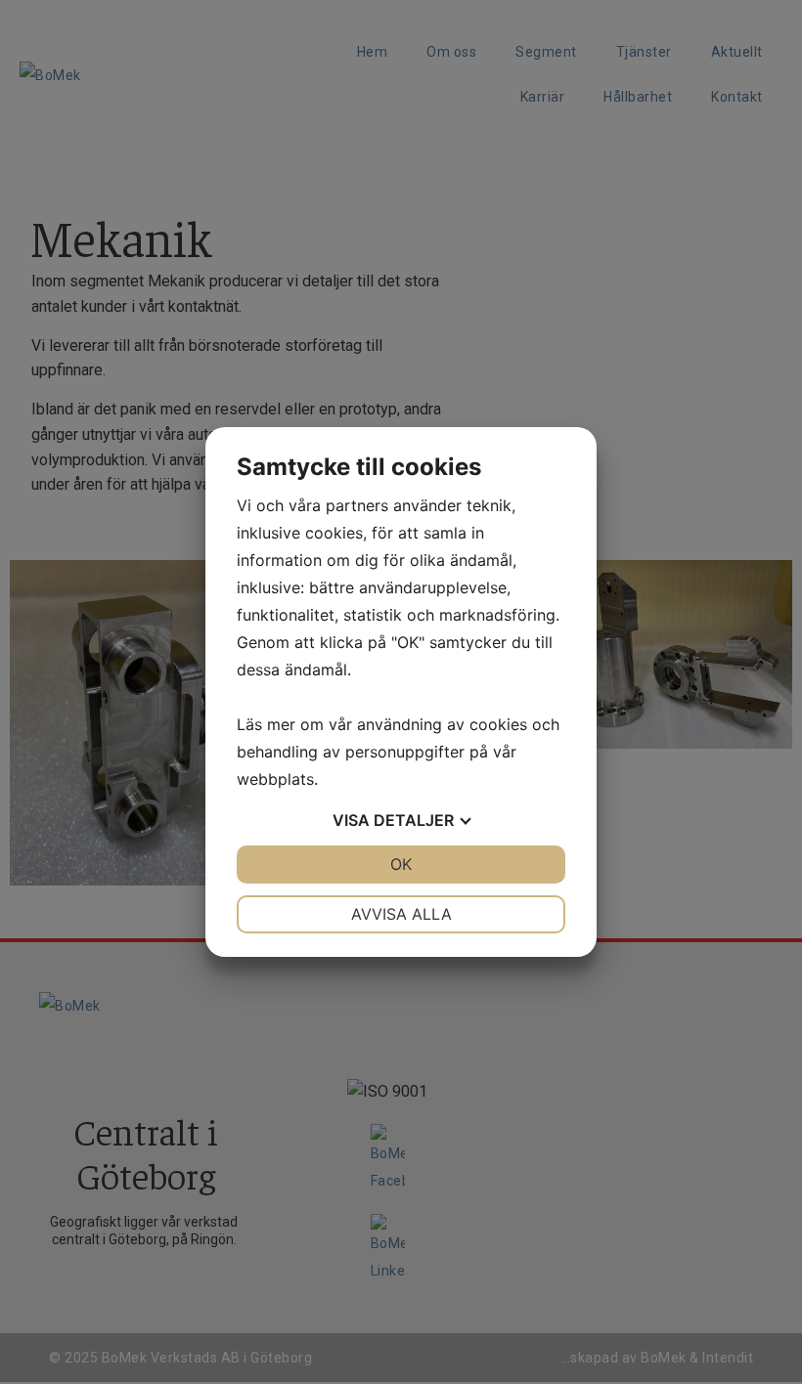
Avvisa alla (401, 914)
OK (401, 864)
